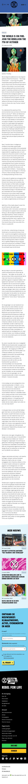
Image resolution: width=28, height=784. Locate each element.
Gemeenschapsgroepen (8, 731)
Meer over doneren (7, 738)
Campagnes (5, 717)
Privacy (4, 769)
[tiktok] (10, 758)
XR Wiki (4, 705)
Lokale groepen (6, 728)
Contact (4, 740)
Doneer (14, 751)
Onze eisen (5, 698)
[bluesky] (18, 758)
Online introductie (7, 719)
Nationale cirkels (6, 733)
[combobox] (14, 649)
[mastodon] (14, 758)
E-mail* (4, 631)
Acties (3, 715)
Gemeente (9, 643)
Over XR (4, 696)
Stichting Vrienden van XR (9, 736)
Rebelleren (5, 701)
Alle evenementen (7, 712)
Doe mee (14, 745)
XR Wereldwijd (6, 771)
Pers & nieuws (6, 722)
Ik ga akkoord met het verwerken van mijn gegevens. (13, 655)
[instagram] (3, 758)
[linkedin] (25, 758)
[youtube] (21, 758)
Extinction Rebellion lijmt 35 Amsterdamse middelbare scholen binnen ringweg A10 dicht (13, 577)
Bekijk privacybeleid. (9, 658)
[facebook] (7, 758)
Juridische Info (6, 766)
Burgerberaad (6, 703)
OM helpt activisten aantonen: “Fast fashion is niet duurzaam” (12, 552)
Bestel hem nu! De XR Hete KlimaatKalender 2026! (10, 602)
